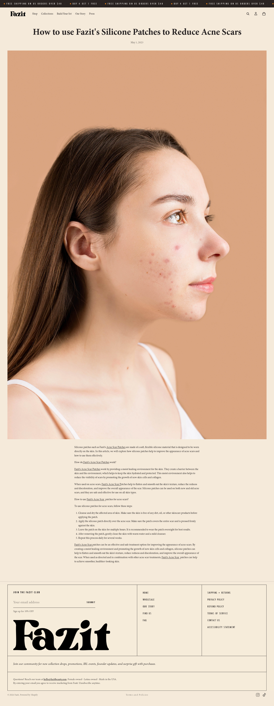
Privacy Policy (215, 599)
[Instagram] (258, 695)
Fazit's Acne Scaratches (87, 469)
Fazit (17, 694)
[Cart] (264, 14)
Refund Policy (215, 606)
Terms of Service (217, 613)
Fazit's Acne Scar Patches (96, 462)
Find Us (147, 613)
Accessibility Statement (221, 627)
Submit (91, 602)
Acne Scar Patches (115, 447)
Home (146, 592)
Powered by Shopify (29, 694)
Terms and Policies (137, 694)
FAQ (145, 620)
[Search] (248, 14)
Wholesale (149, 599)
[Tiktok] (264, 695)
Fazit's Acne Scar (111, 484)
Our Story (149, 606)
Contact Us (213, 620)
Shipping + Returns (219, 592)
